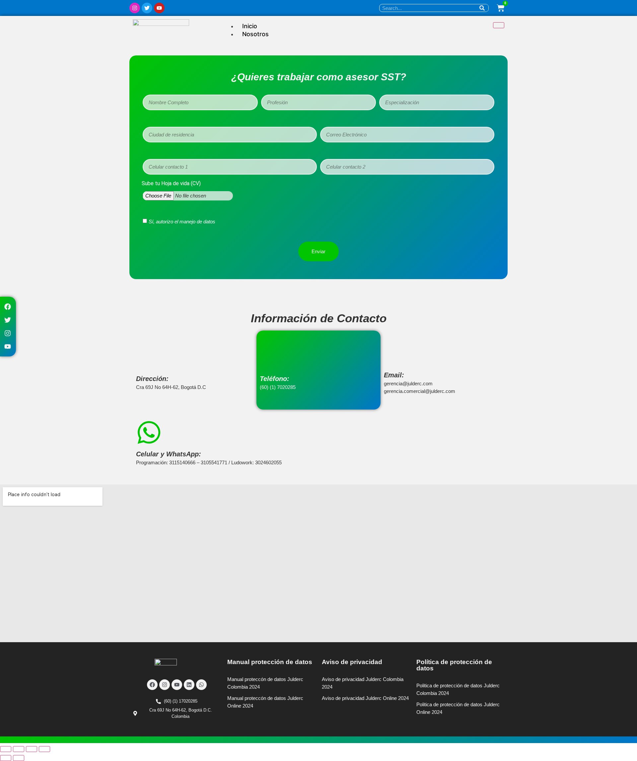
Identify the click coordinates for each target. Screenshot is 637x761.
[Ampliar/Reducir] (5, 749)
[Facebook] (7, 306)
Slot (233, 714)
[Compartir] (31, 749)
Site (243, 714)
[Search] (482, 8)
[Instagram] (134, 8)
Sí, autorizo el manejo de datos (182, 221)
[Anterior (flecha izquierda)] (5, 758)
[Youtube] (159, 8)
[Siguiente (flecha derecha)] (18, 758)
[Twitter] (147, 8)
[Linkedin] (189, 684)
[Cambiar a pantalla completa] (18, 749)
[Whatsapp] (201, 684)
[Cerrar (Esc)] (44, 749)
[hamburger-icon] (498, 25)
